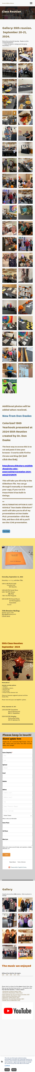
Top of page (6, 531)
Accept (7, 1069)
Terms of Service (22, 862)
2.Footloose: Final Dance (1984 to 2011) (12, 993)
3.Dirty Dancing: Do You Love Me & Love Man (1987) (16, 994)
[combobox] (17, 815)
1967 (3, 974)
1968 (7, 974)
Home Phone (6, 823)
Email (4, 773)
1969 (11, 974)
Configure (7, 1065)
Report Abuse (12, 862)
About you (5, 839)
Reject (14, 1069)
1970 (15, 974)
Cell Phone (5, 831)
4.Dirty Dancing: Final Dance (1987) (11, 996)
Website (5, 781)
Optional (5, 765)
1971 (18, 974)
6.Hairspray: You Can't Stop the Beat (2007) (13, 999)
